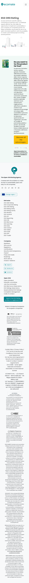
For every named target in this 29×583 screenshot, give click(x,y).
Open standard (9, 280)
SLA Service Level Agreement (14, 357)
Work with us (8, 259)
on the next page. (13, 427)
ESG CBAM (7, 230)
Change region (10, 194)
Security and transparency (12, 251)
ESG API (6, 216)
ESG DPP (6, 233)
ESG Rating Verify (9, 209)
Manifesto (7, 243)
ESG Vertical (8, 214)
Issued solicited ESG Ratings (12, 290)
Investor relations (9, 261)
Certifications (8, 249)
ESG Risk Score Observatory (13, 286)
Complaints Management (12, 292)
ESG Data (7, 226)
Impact (6, 253)
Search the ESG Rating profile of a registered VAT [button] (13, 299)
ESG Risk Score (8, 222)
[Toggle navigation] (26, 4)
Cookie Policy (9, 349)
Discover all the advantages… (21, 139)
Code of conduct (9, 294)
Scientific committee (10, 282)
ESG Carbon (8, 228)
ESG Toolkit (7, 235)
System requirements (16, 362)
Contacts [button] (9, 272)
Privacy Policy (19, 349)
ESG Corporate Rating (11, 205)
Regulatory (7, 247)
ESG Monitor (8, 212)
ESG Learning (8, 224)
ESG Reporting (8, 218)
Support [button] (9, 265)
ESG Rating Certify (9, 210)
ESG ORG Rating (9, 207)
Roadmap (7, 257)
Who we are (7, 245)
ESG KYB (6, 220)
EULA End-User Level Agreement (16, 354)
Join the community (10, 284)
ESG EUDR (7, 232)
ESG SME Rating (9, 203)
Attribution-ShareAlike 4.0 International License (14, 368)
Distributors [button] (10, 268)
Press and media (9, 255)
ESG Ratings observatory (12, 288)
